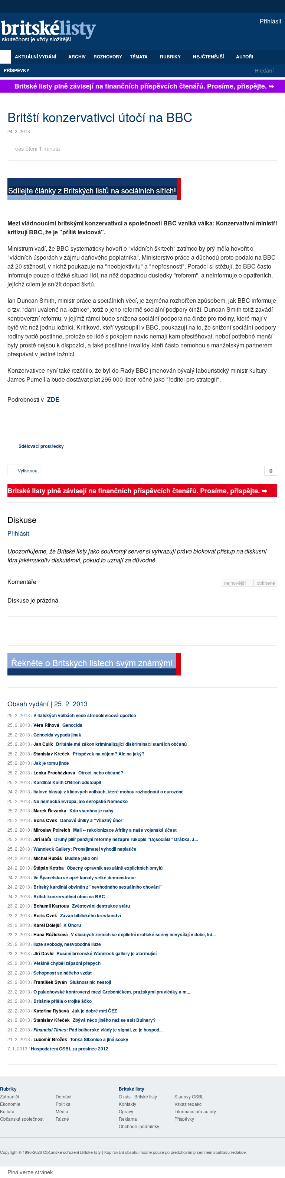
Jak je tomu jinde (51, 763)
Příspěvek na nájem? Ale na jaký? (108, 753)
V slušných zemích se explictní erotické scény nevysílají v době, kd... (143, 934)
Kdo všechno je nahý (91, 810)
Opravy (126, 1111)
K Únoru (72, 925)
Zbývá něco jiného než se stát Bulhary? (114, 1020)
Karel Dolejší (46, 925)
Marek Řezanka (49, 810)
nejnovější (236, 582)
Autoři (244, 56)
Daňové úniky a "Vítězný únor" (92, 820)
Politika (63, 1104)
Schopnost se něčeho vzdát (62, 972)
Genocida (72, 725)
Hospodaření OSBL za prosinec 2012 (69, 1048)
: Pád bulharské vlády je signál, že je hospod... (98, 1029)
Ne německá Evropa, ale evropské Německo (80, 801)
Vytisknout (28, 470)
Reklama (128, 1119)
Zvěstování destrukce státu (101, 905)
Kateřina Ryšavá (51, 1010)
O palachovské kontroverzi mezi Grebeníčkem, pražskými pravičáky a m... (111, 991)
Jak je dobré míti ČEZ (94, 1010)
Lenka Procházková (54, 772)
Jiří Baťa (42, 839)
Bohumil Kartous (51, 905)
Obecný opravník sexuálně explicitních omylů (115, 867)
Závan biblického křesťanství (90, 915)
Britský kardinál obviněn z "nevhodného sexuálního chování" (97, 886)
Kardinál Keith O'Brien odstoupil (67, 782)
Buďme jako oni (81, 858)
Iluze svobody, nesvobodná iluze (67, 944)
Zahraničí (9, 1096)
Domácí (63, 1096)
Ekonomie (10, 1104)
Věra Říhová (46, 725)
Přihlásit (269, 21)
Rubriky (171, 56)
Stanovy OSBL (189, 1096)
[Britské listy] (94, 190)
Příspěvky (16, 70)
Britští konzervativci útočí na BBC (69, 896)
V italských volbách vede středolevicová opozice (84, 715)
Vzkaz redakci (188, 1104)
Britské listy (52, 32)
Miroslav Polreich (51, 829)
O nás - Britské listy (138, 1096)
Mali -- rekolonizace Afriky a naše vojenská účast (125, 829)
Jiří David (43, 953)
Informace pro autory (195, 1111)
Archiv (77, 56)
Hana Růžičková (50, 934)
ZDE (53, 399)
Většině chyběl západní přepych (67, 963)
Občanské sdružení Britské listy (72, 1152)
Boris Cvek (45, 820)
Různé (62, 1119)
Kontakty (127, 1104)
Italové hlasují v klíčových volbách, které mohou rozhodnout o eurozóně (108, 791)
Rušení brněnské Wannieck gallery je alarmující (106, 953)
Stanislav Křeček (51, 753)
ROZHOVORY (108, 56)
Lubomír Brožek (50, 1039)
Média (62, 1111)
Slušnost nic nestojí (90, 982)
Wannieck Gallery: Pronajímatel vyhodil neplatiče (85, 848)
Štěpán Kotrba (48, 867)
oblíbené (266, 582)
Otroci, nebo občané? (100, 772)
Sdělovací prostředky (41, 446)
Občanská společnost (21, 1119)
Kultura (7, 1111)
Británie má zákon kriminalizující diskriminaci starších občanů (121, 744)
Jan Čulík (43, 744)
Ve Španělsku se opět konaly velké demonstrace (84, 877)
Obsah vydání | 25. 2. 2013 (47, 703)
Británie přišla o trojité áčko (62, 1001)
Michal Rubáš (47, 858)
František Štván (50, 982)
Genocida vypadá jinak (57, 734)
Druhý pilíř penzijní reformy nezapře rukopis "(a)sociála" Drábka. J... (126, 839)
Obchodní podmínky (139, 1126)
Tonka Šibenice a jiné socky (99, 1039)
